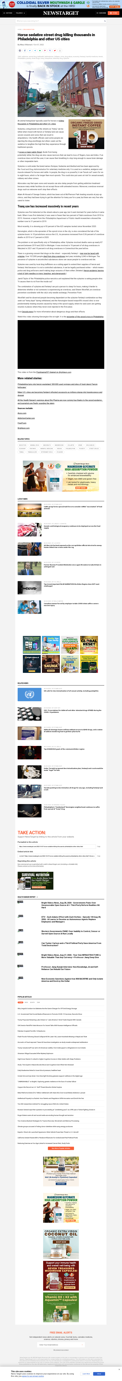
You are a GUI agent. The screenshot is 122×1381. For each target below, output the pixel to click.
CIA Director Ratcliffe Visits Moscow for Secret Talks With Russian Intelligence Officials (47, 1025)
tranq (42, 58)
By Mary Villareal (25, 45)
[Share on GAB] (40, 50)
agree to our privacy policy (33, 1376)
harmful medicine (92, 56)
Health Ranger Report (27, 897)
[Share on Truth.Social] (50, 50)
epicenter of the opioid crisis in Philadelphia (85, 317)
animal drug (33, 56)
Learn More (86, 1374)
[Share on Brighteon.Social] (20, 50)
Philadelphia (22, 58)
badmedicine (49, 56)
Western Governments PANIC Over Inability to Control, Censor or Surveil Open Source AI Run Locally (70, 932)
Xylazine (66, 58)
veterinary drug (58, 58)
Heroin (101, 56)
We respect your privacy (61, 1350)
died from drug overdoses (54, 256)
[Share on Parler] (45, 50)
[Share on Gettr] (55, 50)
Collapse (57, 56)
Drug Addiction (28, 29)
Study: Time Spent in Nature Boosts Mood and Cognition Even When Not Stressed (46, 1065)
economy (76, 56)
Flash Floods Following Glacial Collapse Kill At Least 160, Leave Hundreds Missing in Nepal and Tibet (52, 1037)
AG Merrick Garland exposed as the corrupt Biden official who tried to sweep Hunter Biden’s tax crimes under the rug (73, 546)
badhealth (40, 56)
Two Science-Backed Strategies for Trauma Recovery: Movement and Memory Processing (48, 1121)
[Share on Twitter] (30, 50)
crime (62, 56)
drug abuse (68, 56)
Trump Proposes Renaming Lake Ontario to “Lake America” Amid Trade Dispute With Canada (49, 1020)
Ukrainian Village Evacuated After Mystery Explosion (35, 1053)
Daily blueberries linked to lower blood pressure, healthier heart (39, 1070)
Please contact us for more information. (31, 866)
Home (19, 29)
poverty (28, 58)
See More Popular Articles (61, 1148)
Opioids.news (27, 312)
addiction (25, 56)
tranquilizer (48, 58)
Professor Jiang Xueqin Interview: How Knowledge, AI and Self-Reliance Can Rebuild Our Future (70, 968)
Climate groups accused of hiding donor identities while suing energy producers (45, 1126)
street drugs (36, 58)
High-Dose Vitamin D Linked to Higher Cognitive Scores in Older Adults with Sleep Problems (49, 1059)
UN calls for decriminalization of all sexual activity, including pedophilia (71, 691)
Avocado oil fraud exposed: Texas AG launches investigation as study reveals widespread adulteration (53, 1042)
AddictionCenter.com (26, 418)
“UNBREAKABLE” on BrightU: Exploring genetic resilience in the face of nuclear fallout (47, 1081)
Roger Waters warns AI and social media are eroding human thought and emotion (46, 1115)
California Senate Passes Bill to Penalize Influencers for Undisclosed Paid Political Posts (48, 1138)
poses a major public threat (30, 152)
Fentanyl (82, 56)
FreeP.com (22, 423)
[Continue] (82, 1344)
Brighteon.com (24, 428)
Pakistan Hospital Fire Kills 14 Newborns (31, 1031)
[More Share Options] (60, 50)
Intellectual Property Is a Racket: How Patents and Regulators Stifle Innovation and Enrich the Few (51, 1098)
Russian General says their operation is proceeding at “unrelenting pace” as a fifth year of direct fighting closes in (56, 1110)
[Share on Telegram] (35, 50)
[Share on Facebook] (25, 50)
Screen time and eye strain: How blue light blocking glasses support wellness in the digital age (50, 1076)
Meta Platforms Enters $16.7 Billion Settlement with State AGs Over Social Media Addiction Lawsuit (51, 1093)
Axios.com (22, 413)
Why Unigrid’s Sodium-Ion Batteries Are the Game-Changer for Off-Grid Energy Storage (47, 1008)
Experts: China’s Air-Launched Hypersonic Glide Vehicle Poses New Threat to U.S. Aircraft (48, 1132)
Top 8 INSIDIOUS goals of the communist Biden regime (64, 749)
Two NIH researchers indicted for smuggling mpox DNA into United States (43, 1104)
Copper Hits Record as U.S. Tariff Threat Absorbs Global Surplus (40, 1087)
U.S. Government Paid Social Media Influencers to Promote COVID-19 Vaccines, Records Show (50, 1014)
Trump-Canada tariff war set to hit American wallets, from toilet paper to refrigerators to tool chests (52, 1048)
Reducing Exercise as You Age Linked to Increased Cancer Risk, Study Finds (44, 1143)
